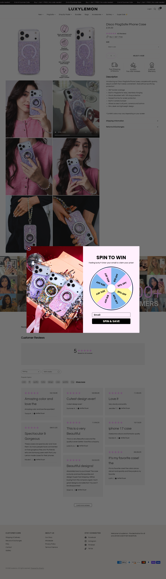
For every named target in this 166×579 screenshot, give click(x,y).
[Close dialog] (29, 248)
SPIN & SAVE (111, 321)
